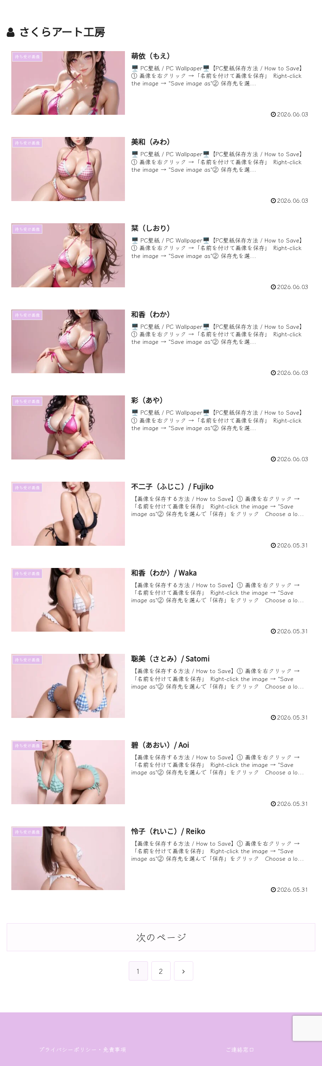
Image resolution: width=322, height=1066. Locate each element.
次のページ (161, 936)
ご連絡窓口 (239, 1049)
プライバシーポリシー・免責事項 (82, 1049)
